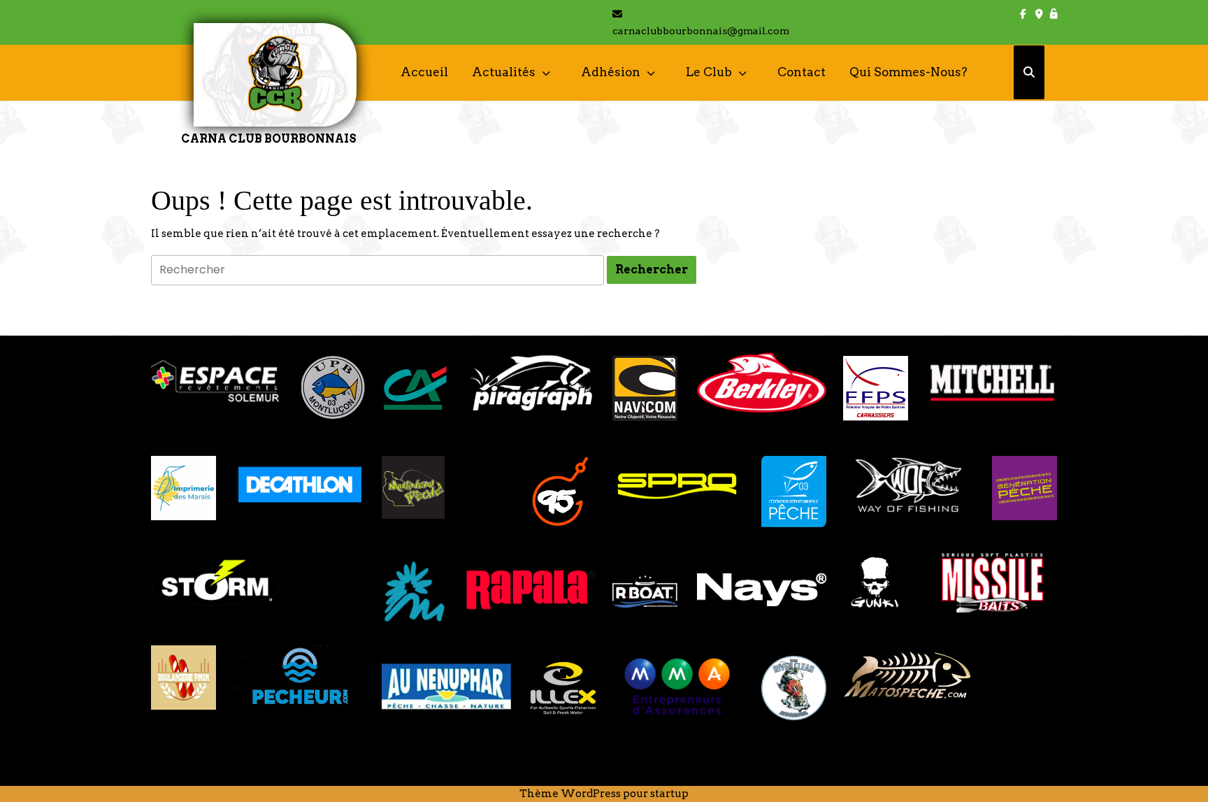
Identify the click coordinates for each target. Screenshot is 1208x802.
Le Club (709, 72)
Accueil (424, 72)
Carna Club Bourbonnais (269, 138)
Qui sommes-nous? (908, 72)
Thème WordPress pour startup (604, 793)
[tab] (651, 270)
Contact (801, 72)
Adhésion (610, 72)
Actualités (503, 72)
